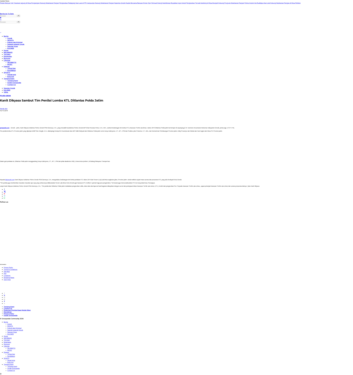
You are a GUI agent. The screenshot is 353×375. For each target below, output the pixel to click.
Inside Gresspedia (14, 83)
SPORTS (7, 73)
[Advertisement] (176, 146)
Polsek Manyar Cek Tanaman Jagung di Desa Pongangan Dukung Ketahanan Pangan (29, 3)
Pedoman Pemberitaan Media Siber (17, 310)
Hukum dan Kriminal (14, 42)
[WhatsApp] (4, 299)
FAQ (5, 274)
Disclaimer (8, 312)
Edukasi (7, 66)
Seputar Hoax (12, 46)
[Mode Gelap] (0, 18)
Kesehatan (8, 56)
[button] (18, 16)
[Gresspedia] (18, 12)
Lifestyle (7, 60)
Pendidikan (11, 70)
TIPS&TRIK (11, 68)
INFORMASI (8, 52)
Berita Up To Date (7, 14)
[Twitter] (4, 295)
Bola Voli (10, 77)
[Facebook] (4, 293)
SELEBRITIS (11, 62)
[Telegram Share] (4, 196)
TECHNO (7, 54)
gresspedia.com (4, 128)
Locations (7, 276)
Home (6, 50)
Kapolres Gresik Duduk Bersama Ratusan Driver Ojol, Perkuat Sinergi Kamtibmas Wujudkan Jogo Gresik (150, 3)
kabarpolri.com (9, 180)
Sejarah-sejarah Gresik (15, 44)
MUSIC (9, 64)
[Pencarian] (0, 20)
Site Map (7, 272)
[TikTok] (4, 301)
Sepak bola (11, 75)
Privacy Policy (8, 268)
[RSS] (4, 303)
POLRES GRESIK (5, 96)
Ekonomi (7, 58)
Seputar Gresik (9, 88)
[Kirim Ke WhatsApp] (4, 198)
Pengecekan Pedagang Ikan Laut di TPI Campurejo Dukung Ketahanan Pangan (86, 3)
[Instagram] (4, 297)
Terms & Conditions (10, 270)
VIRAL (6, 92)
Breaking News (9, 278)
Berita (6, 36)
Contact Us (11, 85)
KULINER (10, 48)
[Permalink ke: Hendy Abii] (1, 107)
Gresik (9, 38)
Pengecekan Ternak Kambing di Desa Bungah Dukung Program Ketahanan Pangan (215, 3)
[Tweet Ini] (5, 192)
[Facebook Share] (4, 189)
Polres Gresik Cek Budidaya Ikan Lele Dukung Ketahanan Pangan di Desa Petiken (273, 3)
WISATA (10, 40)
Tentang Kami (9, 79)
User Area (7, 280)
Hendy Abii (3, 109)
